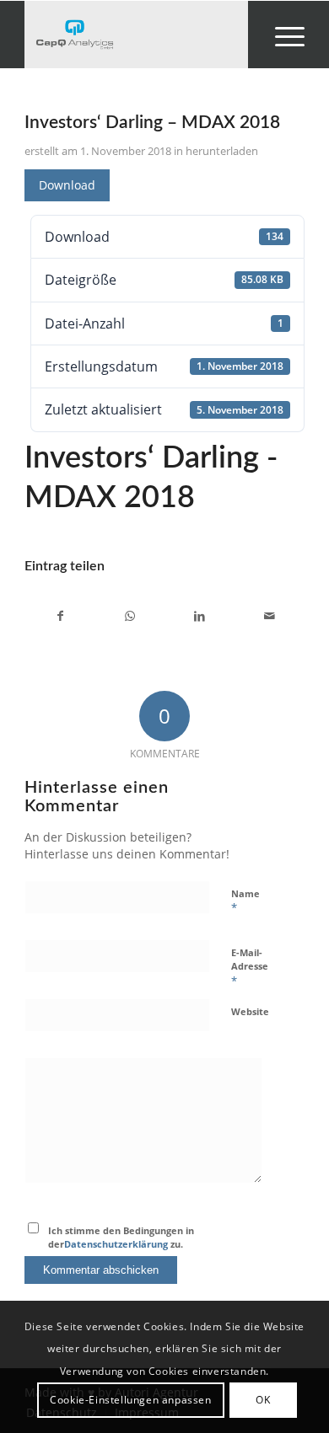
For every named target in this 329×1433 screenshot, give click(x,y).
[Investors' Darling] (136, 34)
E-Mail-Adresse (249, 967)
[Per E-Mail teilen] (269, 615)
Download (67, 185)
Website (250, 1011)
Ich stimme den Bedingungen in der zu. (121, 1237)
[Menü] (281, 34)
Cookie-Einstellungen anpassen (130, 1400)
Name (245, 901)
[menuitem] (281, 34)
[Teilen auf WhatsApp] (130, 615)
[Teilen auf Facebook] (59, 615)
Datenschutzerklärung (116, 1244)
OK (263, 1400)
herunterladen (222, 150)
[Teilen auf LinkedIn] (199, 615)
